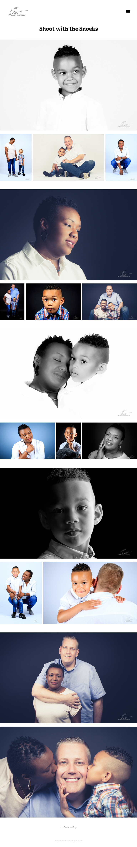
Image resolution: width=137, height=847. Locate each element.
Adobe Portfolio (74, 840)
